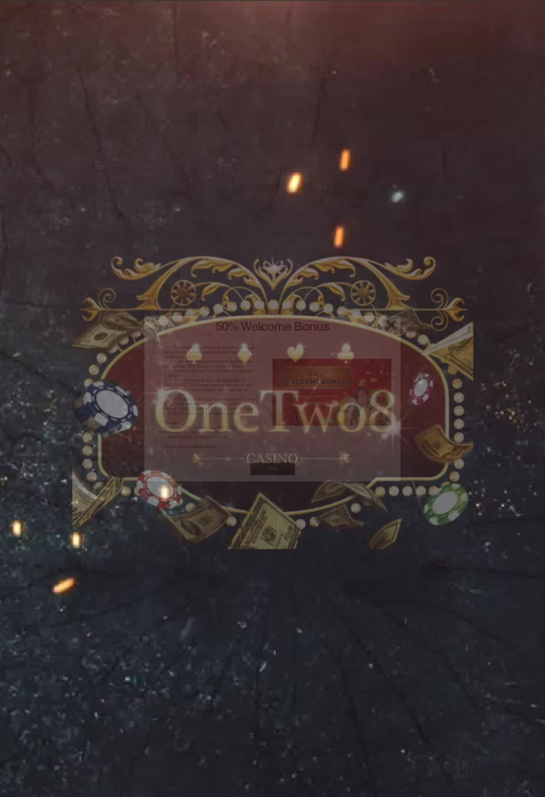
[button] (391, 325)
